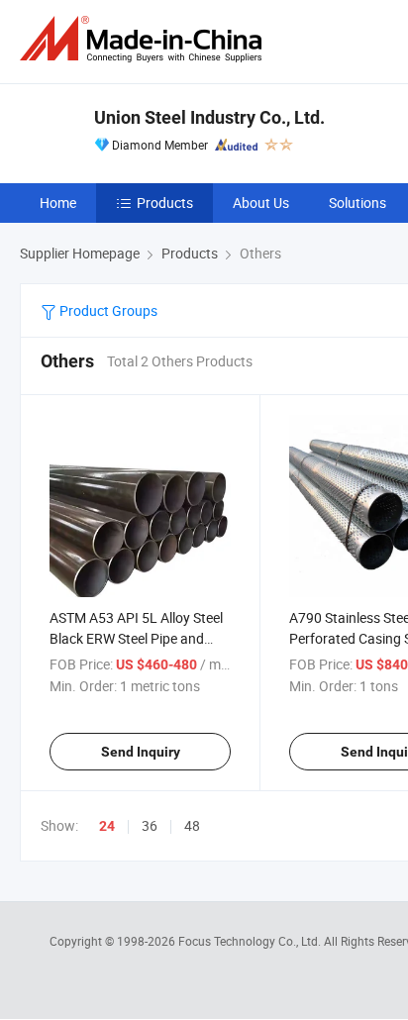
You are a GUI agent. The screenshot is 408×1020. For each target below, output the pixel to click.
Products (165, 202)
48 (192, 825)
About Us (261, 202)
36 (149, 825)
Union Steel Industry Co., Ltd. (209, 117)
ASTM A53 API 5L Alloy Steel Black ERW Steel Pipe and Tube (136, 638)
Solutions (357, 202)
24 (107, 826)
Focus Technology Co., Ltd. (251, 941)
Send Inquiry (140, 752)
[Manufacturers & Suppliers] (144, 39)
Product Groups (106, 310)
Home (58, 202)
